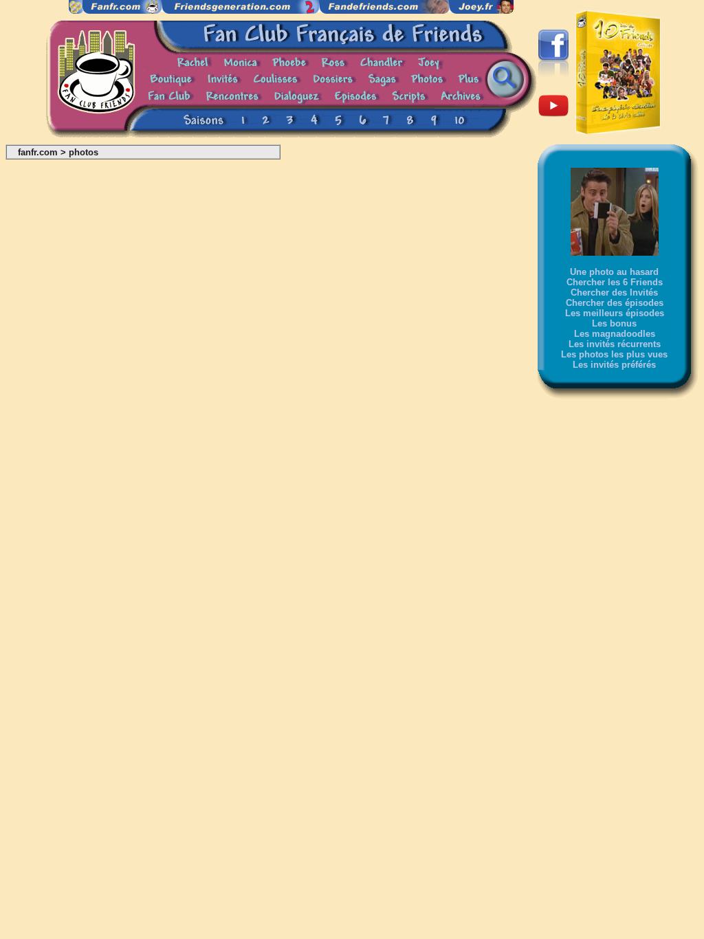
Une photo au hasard (614, 272)
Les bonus (614, 323)
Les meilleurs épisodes (614, 313)
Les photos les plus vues (614, 354)
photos (83, 152)
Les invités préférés (614, 365)
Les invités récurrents (615, 344)
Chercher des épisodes (614, 303)
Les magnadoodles (614, 334)
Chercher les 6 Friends (614, 282)
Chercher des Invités (614, 292)
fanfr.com (38, 152)
